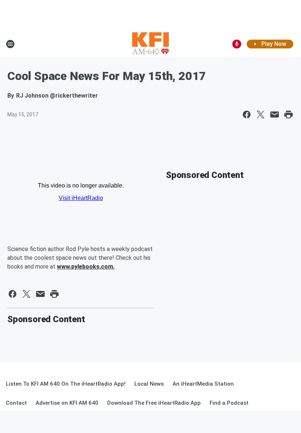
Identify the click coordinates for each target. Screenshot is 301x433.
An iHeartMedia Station (203, 384)
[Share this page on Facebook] (247, 114)
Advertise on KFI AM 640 (67, 403)
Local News (149, 384)
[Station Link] (150, 44)
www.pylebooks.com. (86, 266)
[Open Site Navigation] (10, 44)
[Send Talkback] (236, 44)
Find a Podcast (229, 403)
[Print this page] (288, 114)
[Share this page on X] (260, 114)
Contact (16, 403)
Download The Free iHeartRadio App (154, 403)
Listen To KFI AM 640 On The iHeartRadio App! (66, 384)
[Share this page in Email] (274, 114)
